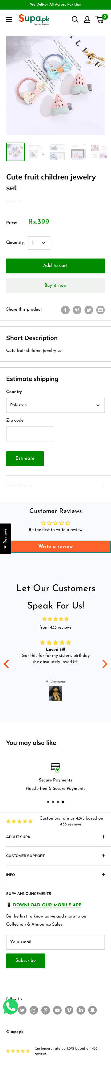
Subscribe (25, 960)
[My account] (87, 19)
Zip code (14, 420)
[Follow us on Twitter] (22, 1010)
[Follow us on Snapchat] (92, 1010)
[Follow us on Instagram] (34, 1010)
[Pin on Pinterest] (77, 310)
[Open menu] (9, 19)
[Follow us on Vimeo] (69, 1010)
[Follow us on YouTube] (57, 1010)
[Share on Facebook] (65, 310)
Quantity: (15, 242)
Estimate (25, 458)
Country (14, 392)
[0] (100, 19)
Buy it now (55, 285)
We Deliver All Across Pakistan (55, 5)
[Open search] (75, 19)
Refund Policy (19, 485)
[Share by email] (100, 310)
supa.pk (14, 202)
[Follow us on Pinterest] (45, 1010)
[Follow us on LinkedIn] (80, 1010)
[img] (56, 619)
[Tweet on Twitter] (88, 310)
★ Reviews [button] (5, 538)
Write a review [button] (55, 546)
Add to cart (55, 265)
